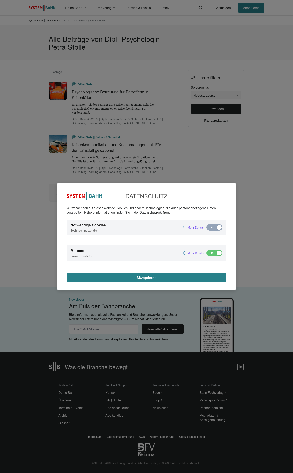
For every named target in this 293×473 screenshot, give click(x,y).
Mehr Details (196, 227)
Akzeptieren (146, 277)
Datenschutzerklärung (155, 212)
